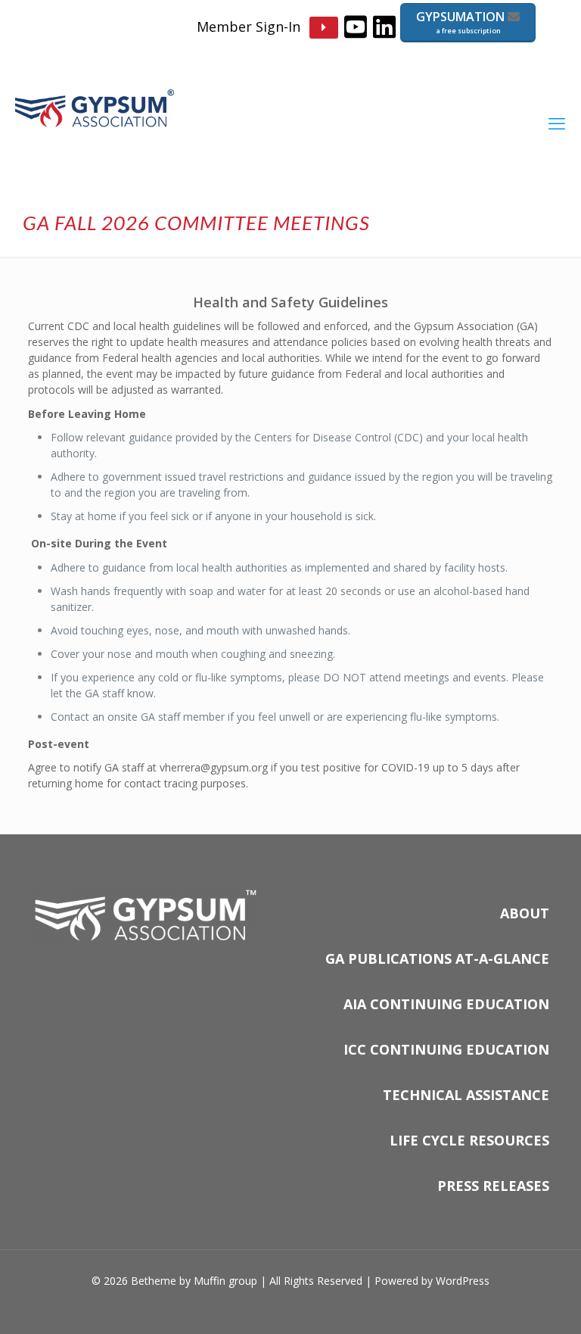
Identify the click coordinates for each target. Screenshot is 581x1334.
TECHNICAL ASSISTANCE (466, 1095)
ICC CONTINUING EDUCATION (446, 1049)
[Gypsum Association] (94, 122)
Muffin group (225, 1280)
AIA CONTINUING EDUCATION (446, 1004)
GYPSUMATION (462, 22)
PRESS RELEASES (493, 1186)
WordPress (462, 1280)
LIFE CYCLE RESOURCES (469, 1140)
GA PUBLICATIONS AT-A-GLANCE (437, 958)
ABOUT (524, 913)
